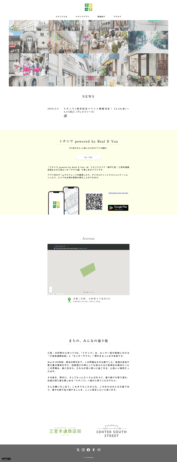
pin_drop (93, 449)
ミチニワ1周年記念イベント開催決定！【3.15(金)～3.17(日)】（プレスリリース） (96, 110)
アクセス (117, 16)
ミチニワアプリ (82, 16)
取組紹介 (101, 16)
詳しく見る (88, 157)
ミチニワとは (61, 16)
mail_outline (99, 449)
